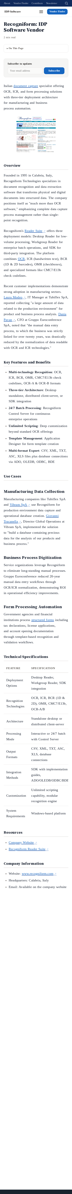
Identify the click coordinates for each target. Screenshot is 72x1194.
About (7, 3)
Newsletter (51, 3)
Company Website (21, 842)
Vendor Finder (20, 3)
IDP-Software (12, 11)
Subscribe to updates (20, 63)
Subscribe (54, 70)
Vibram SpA (18, 504)
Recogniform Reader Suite (27, 849)
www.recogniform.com (37, 873)
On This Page (16, 48)
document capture (25, 86)
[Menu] (41, 11)
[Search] (66, 3)
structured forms (42, 620)
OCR (21, 259)
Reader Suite (33, 231)
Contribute (37, 3)
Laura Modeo (13, 297)
